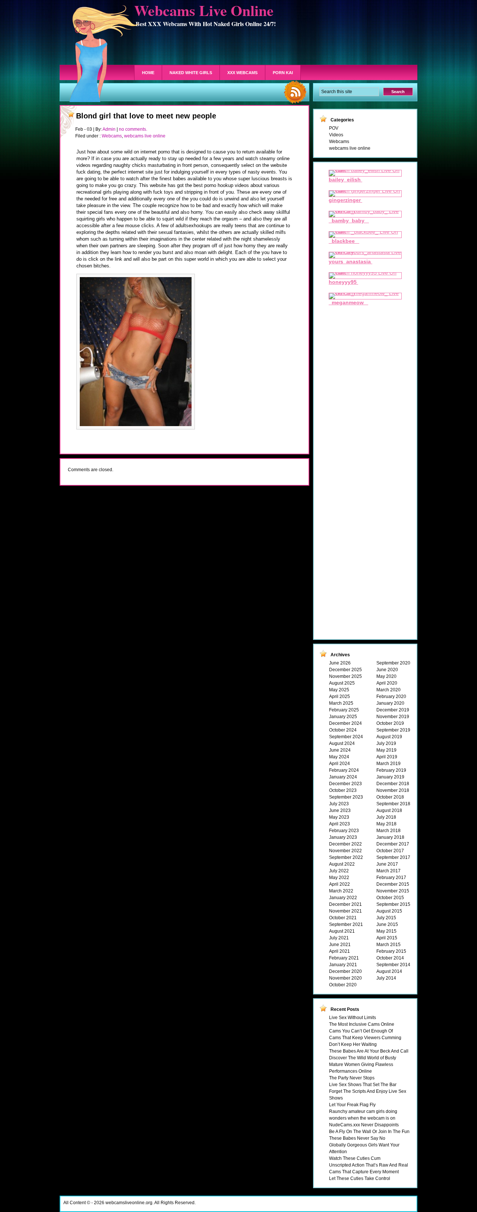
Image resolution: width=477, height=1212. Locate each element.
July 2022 (339, 870)
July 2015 (386, 917)
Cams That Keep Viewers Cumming (365, 1037)
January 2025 (343, 716)
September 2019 (393, 730)
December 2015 (392, 884)
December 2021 (345, 904)
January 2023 (343, 837)
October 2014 (390, 958)
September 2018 (393, 803)
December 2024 (345, 723)
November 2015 (392, 891)
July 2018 (386, 817)
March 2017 (388, 870)
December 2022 (345, 844)
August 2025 (342, 683)
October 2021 (343, 917)
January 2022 (343, 897)
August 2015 (389, 911)
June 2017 (387, 864)
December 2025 (345, 669)
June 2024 (340, 750)
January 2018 (390, 837)
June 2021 (340, 944)
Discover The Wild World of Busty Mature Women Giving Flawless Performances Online (362, 1064)
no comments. (133, 129)
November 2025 (345, 676)
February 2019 (391, 770)
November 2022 (345, 850)
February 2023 (344, 830)
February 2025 (344, 710)
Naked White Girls (191, 72)
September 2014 (393, 964)
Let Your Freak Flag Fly (352, 1104)
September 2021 (346, 924)
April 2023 (339, 823)
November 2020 (345, 978)
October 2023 (343, 790)
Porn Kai (283, 72)
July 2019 (386, 743)
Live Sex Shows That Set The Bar (363, 1084)
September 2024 (346, 736)
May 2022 (339, 877)
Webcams (112, 136)
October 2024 (343, 730)
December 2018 (392, 783)
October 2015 (390, 897)
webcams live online (144, 136)
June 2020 (387, 669)
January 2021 (343, 964)
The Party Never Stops (352, 1078)
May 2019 (386, 750)
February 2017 (391, 877)
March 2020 (388, 689)
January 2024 (343, 777)
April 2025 (339, 696)
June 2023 (340, 810)
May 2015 (386, 931)
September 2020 (393, 663)
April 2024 (339, 763)
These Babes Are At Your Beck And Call (368, 1051)
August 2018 (389, 810)
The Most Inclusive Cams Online (361, 1024)
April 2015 (386, 937)
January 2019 (390, 777)
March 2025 (341, 703)
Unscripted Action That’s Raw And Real (368, 1165)
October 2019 (390, 723)
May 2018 (386, 823)
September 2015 (393, 904)
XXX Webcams (242, 72)
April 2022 (339, 884)
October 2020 (343, 984)
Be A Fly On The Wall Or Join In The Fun (369, 1131)
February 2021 (344, 958)
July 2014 (386, 978)
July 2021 (339, 937)
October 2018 (390, 797)
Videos (336, 134)
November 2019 (392, 716)
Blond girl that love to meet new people (146, 116)
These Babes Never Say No (357, 1138)
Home (148, 72)
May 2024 (339, 756)
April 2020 (386, 683)
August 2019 (389, 736)
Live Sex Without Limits (352, 1017)
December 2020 (345, 971)
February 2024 (344, 770)
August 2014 (389, 971)
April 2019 (386, 756)
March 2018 (388, 830)
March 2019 (388, 763)
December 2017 (392, 844)
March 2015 (388, 944)
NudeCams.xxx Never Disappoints (364, 1124)
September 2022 (346, 857)
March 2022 (341, 891)
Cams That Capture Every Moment (364, 1171)
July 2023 (339, 803)
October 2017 (390, 850)
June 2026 (340, 663)
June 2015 (387, 924)
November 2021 (345, 911)
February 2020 (391, 696)
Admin (109, 129)
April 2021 (339, 951)
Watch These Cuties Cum (354, 1158)
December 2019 (392, 710)
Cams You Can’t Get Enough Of (361, 1031)
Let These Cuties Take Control (359, 1178)
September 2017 (393, 857)
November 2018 (392, 790)
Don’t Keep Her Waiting (353, 1044)
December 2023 (345, 783)
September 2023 (346, 797)
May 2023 (339, 817)
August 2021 (342, 931)
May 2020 (386, 676)
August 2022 (342, 864)
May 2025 (339, 689)
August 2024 (342, 743)
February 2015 (391, 951)
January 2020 (390, 703)
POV (333, 128)
